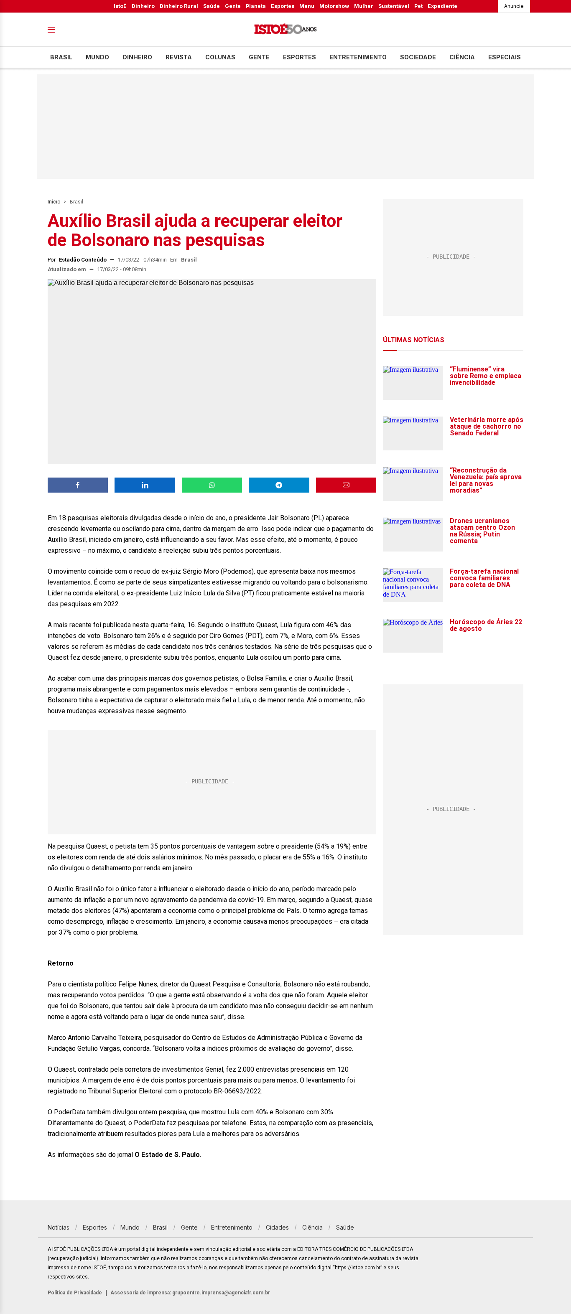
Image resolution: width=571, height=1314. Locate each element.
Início (54, 202)
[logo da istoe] (285, 30)
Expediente (442, 6)
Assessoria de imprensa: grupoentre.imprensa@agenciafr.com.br (190, 1293)
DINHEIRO (137, 57)
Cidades (277, 1227)
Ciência (462, 57)
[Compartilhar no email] (346, 485)
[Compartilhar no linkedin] (145, 485)
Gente (233, 6)
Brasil (61, 57)
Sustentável (393, 6)
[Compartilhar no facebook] (78, 485)
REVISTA (179, 57)
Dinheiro (143, 6)
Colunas (220, 57)
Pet (418, 6)
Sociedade (418, 57)
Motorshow (334, 6)
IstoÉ (120, 6)
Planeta (256, 6)
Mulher (363, 6)
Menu (306, 6)
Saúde (211, 6)
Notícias (58, 1227)
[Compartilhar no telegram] (279, 485)
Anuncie (514, 6)
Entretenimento (358, 57)
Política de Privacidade (75, 1293)
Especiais (504, 57)
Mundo (97, 57)
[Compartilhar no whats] (212, 485)
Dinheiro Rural (179, 6)
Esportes (282, 6)
